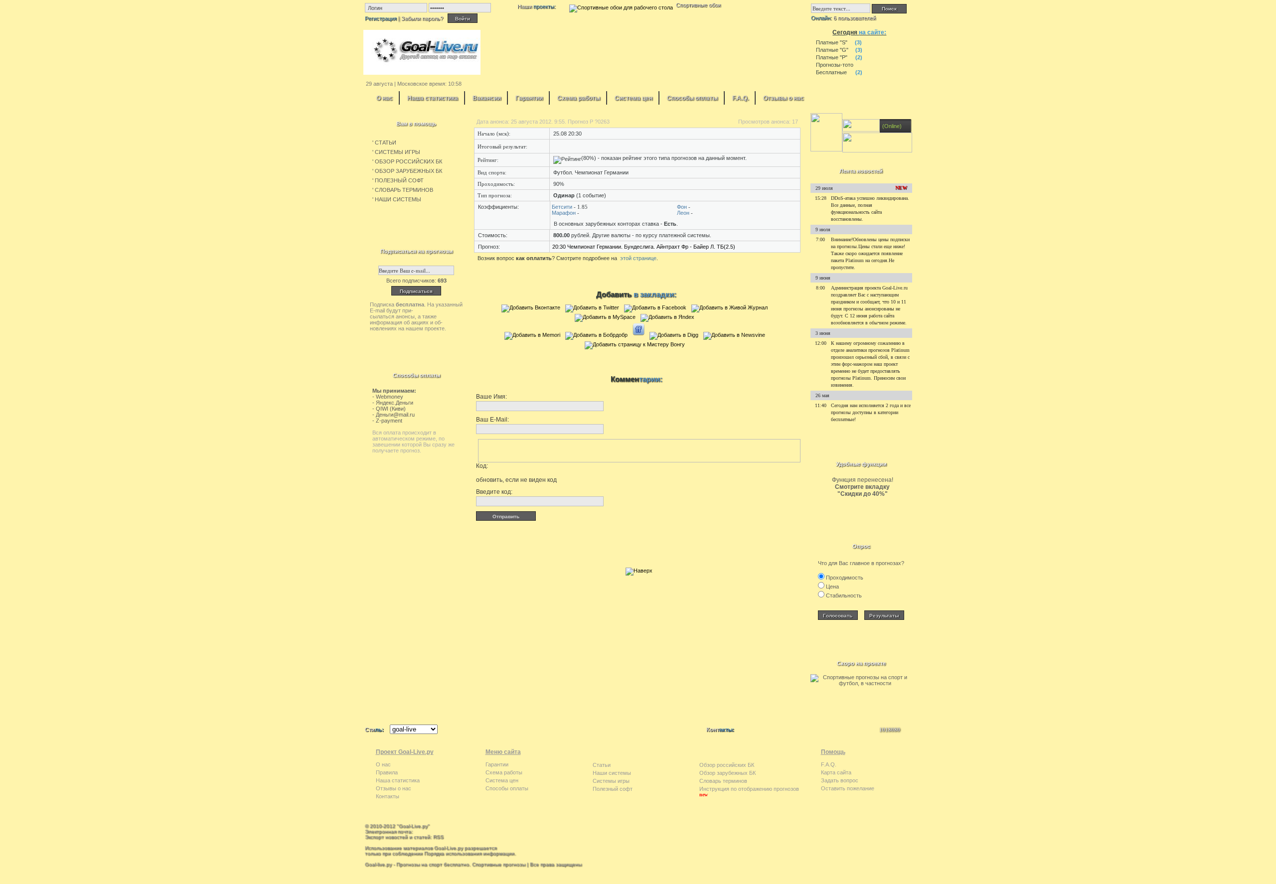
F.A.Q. (740, 98)
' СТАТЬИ (384, 143)
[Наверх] (639, 571)
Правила (387, 772)
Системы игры (611, 781)
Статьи (602, 765)
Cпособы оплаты (692, 98)
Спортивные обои (698, 5)
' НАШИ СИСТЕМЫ (396, 199)
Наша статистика (432, 98)
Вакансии (487, 98)
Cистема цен (633, 98)
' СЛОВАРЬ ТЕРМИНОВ (402, 190)
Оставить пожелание (847, 788)
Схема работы (503, 772)
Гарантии (529, 98)
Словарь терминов (723, 781)
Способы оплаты (506, 788)
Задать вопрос (839, 780)
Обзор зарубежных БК (727, 773)
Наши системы (612, 773)
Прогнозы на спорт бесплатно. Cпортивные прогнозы (460, 864)
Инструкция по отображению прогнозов (749, 789)
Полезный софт (613, 789)
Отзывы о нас (783, 98)
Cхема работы (578, 98)
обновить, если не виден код (516, 479)
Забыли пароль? (422, 18)
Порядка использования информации (469, 853)
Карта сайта (836, 772)
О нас (384, 98)
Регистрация (381, 18)
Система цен (501, 780)
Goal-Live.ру (413, 826)
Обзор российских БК (726, 765)
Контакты (387, 796)
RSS (438, 837)
